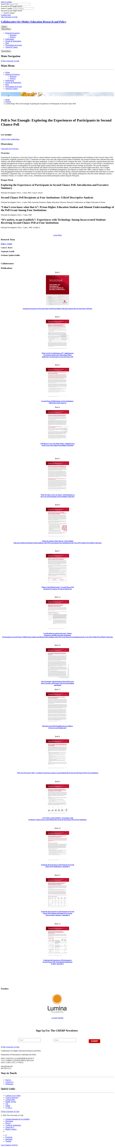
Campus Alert (6, 15)
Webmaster (9, 1084)
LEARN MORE (57, 1018)
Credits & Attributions (13, 1125)
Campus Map (10, 1100)
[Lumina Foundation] (57, 1003)
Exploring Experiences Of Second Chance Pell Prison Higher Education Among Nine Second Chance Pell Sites (57, 308)
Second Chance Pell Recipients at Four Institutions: (57, 401)
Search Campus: (6, 8)
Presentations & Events (13, 45)
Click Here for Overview (10, 149)
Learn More (57, 235)
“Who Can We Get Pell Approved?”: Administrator (57, 353)
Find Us (8, 1080)
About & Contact (11, 47)
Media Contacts (11, 1129)
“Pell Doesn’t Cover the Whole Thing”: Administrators (57, 443)
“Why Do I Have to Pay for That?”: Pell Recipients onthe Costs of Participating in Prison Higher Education (57, 495)
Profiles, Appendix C (57, 964)
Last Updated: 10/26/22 (9, 1145)
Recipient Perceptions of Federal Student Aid (57, 589)
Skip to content (6, 2)
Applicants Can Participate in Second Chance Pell (57, 357)
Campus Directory (11, 1098)
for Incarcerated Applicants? (57, 728)
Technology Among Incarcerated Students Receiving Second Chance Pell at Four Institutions (57, 819)
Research (13, 35)
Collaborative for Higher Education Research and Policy (33, 21)
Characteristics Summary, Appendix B (57, 915)
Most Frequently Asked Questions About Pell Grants (57, 681)
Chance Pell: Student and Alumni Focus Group (57, 913)
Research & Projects (12, 74)
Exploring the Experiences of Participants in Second (57, 865)
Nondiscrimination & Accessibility (17, 1119)
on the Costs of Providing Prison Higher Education (58, 445)
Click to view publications (10, 139)
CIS (6, 1104)
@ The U (8, 1108)
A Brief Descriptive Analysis (57, 403)
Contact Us (9, 1082)
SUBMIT (94, 1041)
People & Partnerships (13, 41)
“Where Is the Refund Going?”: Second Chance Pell (57, 587)
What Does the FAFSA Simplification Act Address (57, 726)
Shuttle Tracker (10, 1102)
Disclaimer (9, 1121)
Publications (9, 39)
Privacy (8, 1123)
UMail (7, 1106)
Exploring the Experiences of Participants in (57, 960)
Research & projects (12, 33)
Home (7, 72)
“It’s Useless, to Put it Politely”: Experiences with (57, 818)
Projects (12, 37)
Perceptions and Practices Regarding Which (57, 355)
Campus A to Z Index (13, 1095)
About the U (9, 1127)
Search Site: (5, 4)
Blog (7, 43)
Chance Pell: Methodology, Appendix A (57, 866)
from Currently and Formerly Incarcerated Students (57, 683)
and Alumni (57, 685)
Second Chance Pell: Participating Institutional (57, 962)
